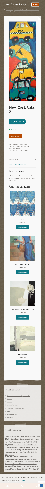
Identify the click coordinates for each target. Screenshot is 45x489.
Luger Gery (31, 447)
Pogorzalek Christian (30, 452)
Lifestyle (10, 417)
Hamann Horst (20, 442)
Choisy (8, 439)
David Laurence (21, 439)
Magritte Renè (9, 450)
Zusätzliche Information (17, 164)
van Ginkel (26, 466)
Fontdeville (12, 442)
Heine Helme (18, 445)
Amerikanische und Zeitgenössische (26, 9)
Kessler (34, 445)
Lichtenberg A (22, 447)
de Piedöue (30, 439)
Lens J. (14, 447)
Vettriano (33, 466)
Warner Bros (26, 469)
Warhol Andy (15, 469)
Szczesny (8, 466)
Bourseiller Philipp (35, 436)
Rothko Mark (19, 462)
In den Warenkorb (15, 136)
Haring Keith (31, 442)
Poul (6, 462)
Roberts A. (11, 462)
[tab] (22, 159)
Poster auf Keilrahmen (21, 456)
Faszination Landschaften (15, 408)
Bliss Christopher (23, 436)
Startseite (9, 9)
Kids (8, 411)
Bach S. (14, 436)
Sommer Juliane (29, 462)
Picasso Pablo (9, 452)
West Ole (36, 469)
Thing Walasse (17, 466)
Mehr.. (24, 480)
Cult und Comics (12, 405)
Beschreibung (13, 159)
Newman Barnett (31, 450)
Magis (37, 447)
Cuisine (9, 402)
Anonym (8, 436)
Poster (26, 150)
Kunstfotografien (12, 414)
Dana (20, 150)
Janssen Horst (27, 445)
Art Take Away (16, 4)
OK (41, 486)
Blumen (9, 399)
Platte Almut (18, 452)
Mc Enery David (20, 450)
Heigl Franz (9, 445)
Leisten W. (8, 447)
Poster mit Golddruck (30, 459)
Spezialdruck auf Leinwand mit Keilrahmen (23, 464)
